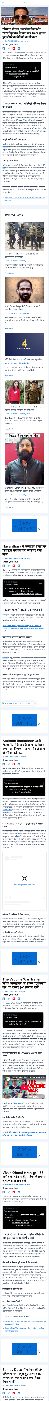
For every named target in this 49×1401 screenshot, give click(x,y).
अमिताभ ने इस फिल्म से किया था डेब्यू (20, 790)
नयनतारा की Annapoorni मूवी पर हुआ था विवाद (27, 594)
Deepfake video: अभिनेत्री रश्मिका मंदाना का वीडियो (22, 71)
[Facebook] (4, 48)
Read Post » (9, 273)
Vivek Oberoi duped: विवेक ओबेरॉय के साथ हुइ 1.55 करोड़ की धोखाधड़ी (24, 1216)
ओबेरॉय (12, 1305)
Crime (21, 261)
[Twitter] (9, 48)
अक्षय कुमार (16, 83)
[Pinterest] (14, 48)
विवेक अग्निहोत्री (17, 1103)
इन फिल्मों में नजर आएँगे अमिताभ (22, 792)
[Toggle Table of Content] (36, 68)
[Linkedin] (19, 48)
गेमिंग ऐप (5, 147)
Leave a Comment (24, 41)
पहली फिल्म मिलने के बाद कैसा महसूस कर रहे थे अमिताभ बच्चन (24, 787)
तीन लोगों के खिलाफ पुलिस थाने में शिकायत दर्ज (23, 1220)
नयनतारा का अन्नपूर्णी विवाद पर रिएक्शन (21, 591)
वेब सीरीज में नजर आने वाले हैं (25, 1225)
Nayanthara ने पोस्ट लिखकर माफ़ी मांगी (18, 588)
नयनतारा (5, 615)
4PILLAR (3, 2)
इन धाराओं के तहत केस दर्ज (20, 1223)
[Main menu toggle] (24, 2)
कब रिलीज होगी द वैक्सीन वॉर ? (18, 1024)
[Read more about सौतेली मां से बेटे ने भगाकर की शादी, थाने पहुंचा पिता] (24, 344)
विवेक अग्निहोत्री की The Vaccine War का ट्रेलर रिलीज (23, 1022)
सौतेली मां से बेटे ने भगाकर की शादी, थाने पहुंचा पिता (23, 359)
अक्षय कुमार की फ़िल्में (18, 77)
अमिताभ (17, 836)
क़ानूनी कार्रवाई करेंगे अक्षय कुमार (18, 74)
